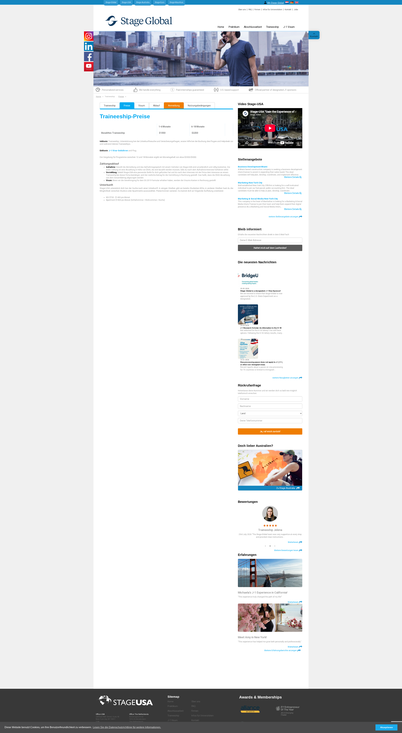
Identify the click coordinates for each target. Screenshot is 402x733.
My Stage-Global (275, 3)
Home (220, 26)
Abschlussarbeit (253, 26)
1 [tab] (265, 546)
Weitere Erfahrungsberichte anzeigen (280, 650)
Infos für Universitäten (272, 9)
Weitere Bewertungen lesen (286, 550)
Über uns (242, 9)
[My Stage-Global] (265, 2)
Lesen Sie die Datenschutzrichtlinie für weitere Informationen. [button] (127, 727)
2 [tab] (270, 546)
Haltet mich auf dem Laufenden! (270, 248)
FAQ (250, 9)
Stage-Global (111, 2)
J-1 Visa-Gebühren (118, 150)
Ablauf (156, 105)
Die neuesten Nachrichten (257, 262)
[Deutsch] (291, 2)
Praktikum (233, 26)
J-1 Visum (289, 26)
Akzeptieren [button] (386, 727)
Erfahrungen (247, 554)
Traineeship (272, 26)
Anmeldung (174, 105)
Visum (141, 105)
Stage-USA (126, 2)
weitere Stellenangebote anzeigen (283, 217)
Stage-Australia (142, 2)
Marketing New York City (250, 183)
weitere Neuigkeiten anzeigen (285, 378)
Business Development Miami (252, 167)
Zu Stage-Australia (285, 488)
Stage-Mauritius (176, 2)
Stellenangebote (250, 159)
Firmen (257, 9)
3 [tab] (274, 546)
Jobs (296, 9)
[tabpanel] (270, 524)
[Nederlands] (287, 2)
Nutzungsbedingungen (199, 105)
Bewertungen (248, 501)
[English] (296, 2)
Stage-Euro (159, 2)
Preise (121, 97)
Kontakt (288, 9)
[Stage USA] (138, 21)
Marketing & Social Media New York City (258, 199)
